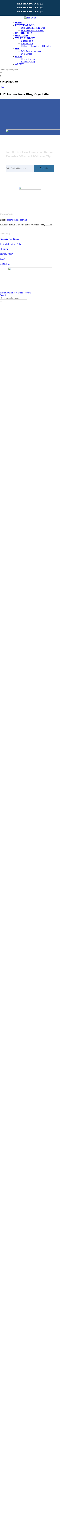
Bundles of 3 (27, 41)
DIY (17, 48)
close (2, 87)
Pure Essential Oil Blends (32, 30)
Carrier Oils (23, 33)
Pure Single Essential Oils (33, 28)
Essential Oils (25, 25)
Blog (18, 56)
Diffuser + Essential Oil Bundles (36, 46)
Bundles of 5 (27, 43)
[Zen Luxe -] (30, 17)
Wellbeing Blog (28, 61)
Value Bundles (25, 38)
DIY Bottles (26, 54)
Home (18, 22)
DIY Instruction (28, 59)
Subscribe (44, 168)
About (19, 64)
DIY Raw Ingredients (31, 51)
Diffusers (21, 35)
